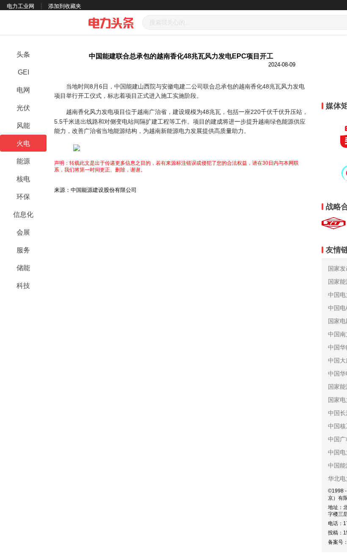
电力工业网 (20, 6)
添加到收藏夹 (64, 6)
